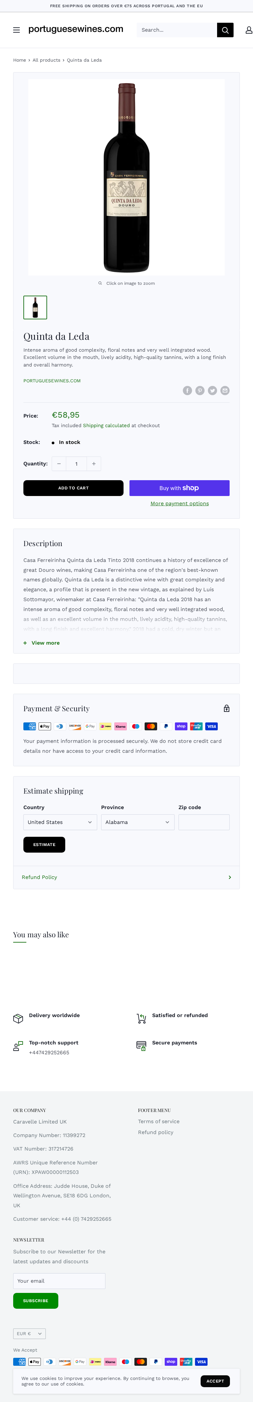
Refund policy (155, 1132)
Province (112, 807)
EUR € (24, 1333)
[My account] (249, 30)
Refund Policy (39, 877)
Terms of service (159, 1121)
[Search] (225, 30)
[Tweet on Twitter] (212, 390)
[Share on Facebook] (187, 390)
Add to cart (73, 487)
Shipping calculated (106, 425)
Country (33, 807)
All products (46, 60)
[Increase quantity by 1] (94, 464)
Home (19, 60)
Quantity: (35, 463)
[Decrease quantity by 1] (59, 464)
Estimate (44, 844)
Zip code (190, 807)
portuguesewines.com (52, 380)
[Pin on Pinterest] (200, 390)
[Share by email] (225, 390)
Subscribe (35, 1300)
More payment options (180, 503)
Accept (215, 1381)
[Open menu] (16, 30)
